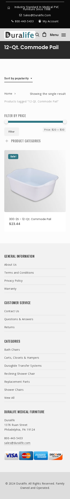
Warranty (10, 288)
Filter (12, 131)
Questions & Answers (18, 319)
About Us (10, 264)
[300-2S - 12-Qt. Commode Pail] (35, 181)
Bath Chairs (12, 349)
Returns (9, 327)
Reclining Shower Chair (19, 373)
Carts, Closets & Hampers (21, 357)
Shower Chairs (14, 389)
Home (8, 93)
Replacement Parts (17, 381)
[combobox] (18, 78)
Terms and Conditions (19, 272)
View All (9, 398)
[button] (58, 34)
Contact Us (11, 311)
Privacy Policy (13, 280)
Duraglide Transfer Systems (23, 365)
